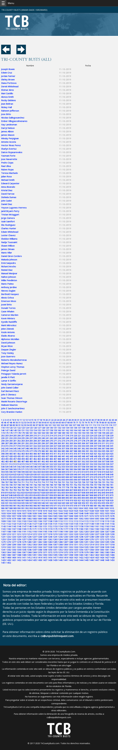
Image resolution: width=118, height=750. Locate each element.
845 (111, 492)
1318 (112, 544)
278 (83, 440)
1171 (34, 529)
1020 (50, 510)
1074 (102, 516)
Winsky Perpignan (10, 138)
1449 (107, 560)
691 (55, 479)
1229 (107, 534)
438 (51, 456)
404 (27, 453)
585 (79, 469)
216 (59, 435)
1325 (34, 547)
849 (15, 495)
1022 (60, 510)
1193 (34, 531)
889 (63, 497)
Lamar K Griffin (8, 380)
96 (34, 425)
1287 (65, 542)
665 (63, 477)
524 (59, 464)
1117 (96, 521)
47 (8, 422)
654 (19, 477)
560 (91, 466)
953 (95, 503)
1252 (112, 536)
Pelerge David (8, 370)
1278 (19, 542)
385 (63, 451)
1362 (112, 549)
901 (111, 497)
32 (81, 420)
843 (103, 492)
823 (23, 492)
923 (87, 500)
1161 (96, 526)
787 (103, 487)
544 (27, 466)
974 (67, 505)
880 (27, 497)
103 (58, 425)
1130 (50, 523)
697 (79, 479)
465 (47, 458)
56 (34, 422)
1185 (107, 529)
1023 (65, 510)
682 (19, 479)
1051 (96, 513)
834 (67, 492)
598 (19, 471)
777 (63, 487)
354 (51, 448)
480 (107, 458)
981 (95, 505)
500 (75, 461)
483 (7, 461)
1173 (45, 529)
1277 (14, 542)
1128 (39, 523)
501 (79, 461)
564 (107, 466)
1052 (102, 513)
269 (47, 440)
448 (91, 456)
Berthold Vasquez (10, 294)
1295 (107, 542)
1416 (50, 557)
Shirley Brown (8, 79)
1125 (24, 523)
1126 (29, 523)
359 (71, 448)
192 (75, 433)
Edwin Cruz (6, 72)
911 (39, 500)
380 (43, 451)
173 (111, 430)
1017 (34, 510)
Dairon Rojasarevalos (11, 152)
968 (43, 505)
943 (55, 503)
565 (111, 466)
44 (116, 420)
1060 (29, 516)
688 (43, 479)
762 (3, 487)
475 (87, 458)
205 (15, 435)
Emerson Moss (8, 301)
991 (23, 508)
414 (67, 453)
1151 (45, 526)
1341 (3, 549)
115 (106, 425)
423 (103, 453)
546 (35, 466)
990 (19, 508)
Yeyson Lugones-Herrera (13, 207)
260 (11, 440)
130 (51, 427)
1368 (29, 552)
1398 (70, 555)
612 (75, 471)
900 (107, 497)
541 (15, 466)
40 (104, 420)
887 (55, 497)
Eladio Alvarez (8, 335)
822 (19, 492)
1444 (81, 560)
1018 (39, 510)
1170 (29, 529)
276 (75, 440)
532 (91, 464)
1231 (3, 536)
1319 (3, 547)
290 (19, 443)
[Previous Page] (6, 53)
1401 (86, 555)
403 (23, 453)
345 (15, 448)
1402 (91, 555)
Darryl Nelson (8, 127)
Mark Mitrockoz (8, 325)
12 (23, 420)
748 (59, 484)
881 (31, 497)
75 (88, 422)
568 (11, 469)
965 (31, 505)
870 (99, 495)
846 (3, 495)
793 (15, 490)
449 (95, 456)
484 (11, 461)
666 (67, 477)
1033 (3, 513)
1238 (39, 536)
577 (47, 469)
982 (99, 505)
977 (79, 505)
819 (7, 492)
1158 (81, 526)
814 (99, 490)
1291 (86, 542)
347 (23, 448)
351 (39, 448)
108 (78, 425)
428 (11, 456)
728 (91, 482)
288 (11, 443)
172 (107, 430)
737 (15, 484)
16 (35, 420)
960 (11, 505)
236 (27, 438)
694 (67, 479)
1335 (86, 547)
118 (3, 427)
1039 (34, 513)
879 (23, 497)
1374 (60, 552)
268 (43, 440)
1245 (76, 536)
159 (55, 430)
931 (7, 503)
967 (39, 505)
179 (23, 433)
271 (55, 440)
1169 (24, 529)
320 (27, 446)
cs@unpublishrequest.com (59, 717)
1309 (65, 544)
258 (3, 440)
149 (15, 430)
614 (83, 471)
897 (95, 497)
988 (11, 508)
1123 (14, 523)
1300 (19, 544)
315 (7, 446)
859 (55, 495)
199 (103, 433)
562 (99, 466)
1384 (112, 552)
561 (95, 466)
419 (87, 453)
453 (111, 456)
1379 (86, 552)
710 (19, 482)
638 (67, 474)
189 (63, 433)
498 (67, 461)
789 (111, 487)
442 (67, 456)
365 (95, 448)
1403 (96, 555)
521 (47, 464)
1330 (60, 547)
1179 (76, 529)
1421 (76, 557)
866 (83, 495)
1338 (102, 547)
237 (31, 438)
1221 (65, 534)
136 (75, 427)
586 (83, 469)
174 (3, 433)
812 (91, 490)
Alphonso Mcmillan (10, 339)
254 (99, 438)
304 (75, 443)
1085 (45, 518)
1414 (39, 557)
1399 (76, 555)
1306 (50, 544)
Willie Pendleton (9, 280)
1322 (19, 547)
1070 (81, 516)
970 (51, 505)
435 (39, 456)
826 (35, 492)
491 (39, 461)
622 (3, 474)
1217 (45, 534)
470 (67, 458)
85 (2, 425)
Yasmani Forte (8, 155)
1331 (65, 547)
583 (71, 469)
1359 (96, 549)
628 (27, 474)
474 (83, 458)
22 (52, 420)
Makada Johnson (9, 259)
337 (95, 446)
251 (87, 438)
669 (79, 477)
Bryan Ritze (7, 346)
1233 (14, 536)
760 (107, 484)
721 (63, 482)
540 (11, 466)
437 (47, 456)
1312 (81, 544)
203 (7, 435)
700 (91, 479)
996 (43, 508)
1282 (39, 542)
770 (35, 487)
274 (67, 440)
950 (83, 503)
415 (71, 453)
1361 (107, 549)
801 (47, 490)
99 (42, 425)
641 (79, 474)
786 (99, 487)
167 (87, 430)
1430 (8, 560)
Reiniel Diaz (7, 269)
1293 (96, 542)
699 (87, 479)
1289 (76, 542)
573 (31, 469)
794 (19, 490)
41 (107, 420)
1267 (76, 539)
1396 (60, 555)
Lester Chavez (8, 235)
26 (64, 420)
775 (55, 487)
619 (103, 471)
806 (67, 490)
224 (91, 435)
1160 (91, 526)
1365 (14, 552)
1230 (112, 534)
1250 (102, 536)
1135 (76, 523)
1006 (91, 508)
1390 (29, 555)
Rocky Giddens (8, 100)
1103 (24, 521)
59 (42, 422)
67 (65, 422)
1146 (19, 526)
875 (7, 497)
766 (19, 487)
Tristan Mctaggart (10, 214)
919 (71, 500)
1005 (85, 508)
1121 (3, 523)
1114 (81, 521)
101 (50, 425)
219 (71, 435)
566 (3, 469)
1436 (39, 560)
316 (11, 446)
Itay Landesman (9, 124)
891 (71, 497)
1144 (8, 526)
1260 (39, 539)
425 (111, 453)
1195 (45, 531)
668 (75, 477)
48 (11, 422)
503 (87, 461)
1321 (14, 547)
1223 (76, 534)
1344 (19, 549)
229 (111, 435)
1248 (91, 536)
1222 (70, 534)
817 (111, 490)
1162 (102, 526)
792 (11, 490)
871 (103, 495)
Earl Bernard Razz (10, 391)
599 (23, 471)
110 (86, 425)
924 (91, 500)
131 (55, 427)
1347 (34, 549)
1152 (50, 526)
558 (83, 466)
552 (59, 466)
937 (31, 503)
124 (27, 427)
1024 (70, 510)
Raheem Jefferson (10, 110)
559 (87, 466)
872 (107, 495)
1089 (65, 518)
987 (7, 508)
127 (39, 427)
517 (31, 464)
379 (39, 451)
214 (51, 435)
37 (95, 420)
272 (59, 440)
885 (47, 497)
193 (79, 433)
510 (3, 464)
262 (19, 440)
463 (39, 458)
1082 (29, 518)
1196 (50, 531)
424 (107, 453)
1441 (65, 560)
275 (71, 440)
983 (103, 505)
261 (15, 440)
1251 (107, 536)
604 (43, 471)
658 (35, 477)
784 (91, 487)
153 (31, 430)
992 (27, 508)
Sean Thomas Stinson (11, 397)
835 (71, 492)
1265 (65, 539)
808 (75, 490)
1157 (76, 526)
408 (43, 453)
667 (71, 477)
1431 (14, 560)
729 (95, 482)
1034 (8, 513)
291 (23, 443)
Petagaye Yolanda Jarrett (13, 373)
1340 (112, 547)
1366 (19, 552)
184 (43, 433)
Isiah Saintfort (8, 221)
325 (47, 446)
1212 (19, 534)
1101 (14, 521)
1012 (8, 510)
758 (99, 484)
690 (51, 479)
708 (11, 482)
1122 (8, 523)
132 (59, 427)
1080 (19, 518)
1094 (91, 518)
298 (51, 443)
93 (25, 425)
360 (75, 448)
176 (11, 433)
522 (51, 464)
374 (19, 451)
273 (63, 440)
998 (51, 508)
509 (111, 461)
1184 (102, 529)
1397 (65, 555)
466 (51, 458)
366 (99, 448)
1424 (91, 557)
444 (75, 456)
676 (107, 477)
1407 (3, 557)
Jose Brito (6, 114)
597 (15, 471)
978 (83, 505)
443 (71, 456)
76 (91, 422)
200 (107, 433)
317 (15, 446)
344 (11, 448)
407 (39, 453)
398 (3, 453)
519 (39, 464)
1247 (86, 536)
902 (3, 500)
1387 (14, 555)
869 (95, 495)
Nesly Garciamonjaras (12, 384)
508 (107, 461)
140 (91, 427)
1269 (86, 539)
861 (63, 495)
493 (47, 461)
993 (31, 508)
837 (79, 492)
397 (111, 451)
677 (111, 477)
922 (83, 500)
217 (63, 435)
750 (67, 484)
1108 (50, 521)
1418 (60, 557)
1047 (76, 513)
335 (87, 446)
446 (83, 456)
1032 (112, 510)
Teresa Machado (9, 172)
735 (7, 484)
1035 (14, 513)
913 (47, 500)
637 (63, 474)
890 (67, 497)
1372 (50, 552)
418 (83, 453)
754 (83, 484)
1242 (60, 536)
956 (107, 503)
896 (91, 497)
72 (80, 422)
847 (7, 495)
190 (67, 433)
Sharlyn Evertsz (9, 148)
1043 (55, 513)
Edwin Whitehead (9, 231)
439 (55, 456)
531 (87, 464)
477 (95, 458)
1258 (29, 539)
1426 (102, 557)
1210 (8, 534)
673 (95, 477)
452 (107, 456)
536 (107, 464)
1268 (81, 539)
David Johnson (8, 342)
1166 (8, 529)
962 (19, 505)
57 (37, 422)
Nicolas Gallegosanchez (12, 117)
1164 (112, 526)
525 (63, 464)
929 (111, 500)
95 (31, 425)
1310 (70, 544)
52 (22, 422)
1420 (70, 557)
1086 (50, 518)
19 (44, 420)
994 (35, 508)
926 (99, 500)
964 (27, 505)
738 (19, 484)
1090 (70, 518)
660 (43, 477)
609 (63, 471)
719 (55, 482)
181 (31, 433)
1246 (81, 536)
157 (47, 430)
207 (23, 435)
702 (99, 479)
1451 (3, 562)
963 (23, 505)
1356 (81, 549)
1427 (107, 557)
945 (63, 503)
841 (95, 492)
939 (39, 503)
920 (75, 500)
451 (103, 456)
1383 (107, 552)
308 (91, 443)
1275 (3, 542)
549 (47, 466)
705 (111, 479)
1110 (60, 521)
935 (23, 503)
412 (59, 453)
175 (7, 433)
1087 (55, 518)
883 (39, 497)
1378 (81, 552)
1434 (29, 560)
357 (63, 448)
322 (35, 446)
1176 (60, 529)
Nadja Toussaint (9, 242)
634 (51, 474)
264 (27, 440)
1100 (8, 521)
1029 (96, 510)
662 (51, 477)
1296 (112, 542)
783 (87, 487)
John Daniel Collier (10, 387)
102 (54, 425)
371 (7, 451)
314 (3, 446)
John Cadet (6, 200)
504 (91, 461)
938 (35, 503)
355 (55, 448)
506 (99, 461)
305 (79, 443)
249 (79, 438)
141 (95, 427)
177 (15, 433)
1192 (29, 531)
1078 (8, 518)
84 (114, 422)
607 (55, 471)
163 (71, 430)
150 (19, 430)
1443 (76, 560)
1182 (91, 529)
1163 (107, 526)
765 (15, 487)
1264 (60, 539)
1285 (55, 542)
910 (35, 500)
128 (43, 427)
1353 (65, 549)
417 (79, 453)
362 (83, 448)
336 (91, 446)
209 (31, 435)
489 (31, 461)
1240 (50, 536)
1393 (45, 555)
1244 (70, 536)
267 (39, 440)
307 (87, 443)
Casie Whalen (7, 311)
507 (103, 461)
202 (3, 435)
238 (35, 438)
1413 (34, 557)
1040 (39, 513)
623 (7, 474)
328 (59, 446)
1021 (55, 510)
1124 (19, 523)
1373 (55, 552)
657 (31, 477)
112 (94, 425)
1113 (76, 521)
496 (59, 461)
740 (27, 484)
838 (83, 492)
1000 (60, 508)
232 (11, 438)
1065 (55, 516)
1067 (65, 516)
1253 (3, 539)
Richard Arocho (8, 266)
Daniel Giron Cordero (11, 256)
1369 (34, 552)
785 (95, 487)
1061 (34, 516)
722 (67, 482)
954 (99, 503)
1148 (29, 526)
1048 (81, 513)
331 (71, 446)
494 (51, 461)
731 (103, 482)
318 (19, 446)
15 (32, 420)
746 (51, 484)
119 (7, 427)
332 (75, 446)
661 (47, 477)
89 (14, 425)
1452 (8, 562)
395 (103, 451)
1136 (81, 523)
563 (103, 466)
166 (83, 430)
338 (99, 446)
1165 (3, 529)
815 (103, 490)
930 (3, 503)
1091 (76, 518)
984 (107, 505)
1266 (70, 539)
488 (27, 461)
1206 (102, 531)
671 (87, 477)
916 (59, 500)
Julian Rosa (6, 176)
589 (95, 469)
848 (11, 495)
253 (95, 438)
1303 (34, 544)
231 (7, 438)
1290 (81, 542)
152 (27, 430)
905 (15, 500)
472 (75, 458)
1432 (19, 560)
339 (103, 446)
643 (87, 474)
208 (27, 435)
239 (39, 438)
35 (90, 420)
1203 (86, 531)
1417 (55, 557)
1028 (91, 510)
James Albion (7, 131)
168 (91, 430)
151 (23, 430)
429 (15, 456)
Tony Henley (7, 352)
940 (43, 503)
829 (47, 492)
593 (111, 469)
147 (7, 430)
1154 (60, 526)
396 (107, 451)
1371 (45, 552)
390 (83, 451)
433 (31, 456)
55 (31, 422)
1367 (24, 552)
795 (23, 490)
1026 (81, 510)
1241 (55, 536)
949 (79, 503)
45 (2, 422)
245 (63, 438)
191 (71, 433)
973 (63, 505)
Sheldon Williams (9, 238)
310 (99, 443)
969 (47, 505)
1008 (101, 508)
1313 (86, 544)
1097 (107, 518)
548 (43, 466)
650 (3, 477)
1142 (112, 523)
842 (99, 492)
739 (23, 484)
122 (19, 427)
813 (95, 490)
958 (3, 505)
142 (99, 427)
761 (111, 484)
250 (83, 438)
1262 (50, 539)
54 (28, 422)
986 (3, 508)
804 (59, 490)
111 (90, 425)
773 (47, 487)
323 (39, 446)
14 (29, 420)
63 (54, 422)
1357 (86, 549)
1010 (111, 508)
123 (23, 427)
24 (58, 420)
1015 (24, 510)
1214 (29, 534)
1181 (86, 529)
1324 (29, 547)
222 (83, 435)
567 (7, 469)
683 (23, 479)
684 (27, 479)
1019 (45, 510)
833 (63, 492)
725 (79, 482)
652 (11, 477)
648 (107, 474)
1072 (91, 516)
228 (107, 435)
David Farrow (7, 193)
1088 (60, 518)
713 (31, 482)
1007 (96, 508)
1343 (14, 549)
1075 (107, 516)
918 (67, 500)
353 (47, 448)
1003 (75, 508)
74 (86, 422)
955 (103, 503)
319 (23, 446)
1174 (50, 529)
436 (43, 456)
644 (91, 474)
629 (31, 474)
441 (63, 456)
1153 (55, 526)
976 (75, 505)
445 (79, 456)
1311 (76, 544)
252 (91, 438)
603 (39, 471)
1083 (34, 518)
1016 (29, 510)
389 (79, 451)
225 (95, 435)
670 (83, 477)
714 (35, 482)
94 (28, 425)
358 (67, 448)
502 (83, 461)
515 (23, 464)
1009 (106, 508)
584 (75, 469)
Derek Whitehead (9, 86)
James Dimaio (8, 249)
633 (47, 474)
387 (71, 451)
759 (103, 484)
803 (55, 490)
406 (35, 453)
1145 (14, 526)
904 (11, 500)
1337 (96, 547)
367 (103, 448)
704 (107, 479)
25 (61, 420)
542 (19, 466)
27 (67, 420)
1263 (55, 539)
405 (31, 453)
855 (39, 495)
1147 (24, 526)
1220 (60, 534)
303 (71, 443)
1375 (65, 552)
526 (67, 464)
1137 (86, 523)
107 (74, 425)
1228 (102, 534)
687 (39, 479)
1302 (29, 544)
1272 (102, 539)
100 (46, 425)
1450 (112, 560)
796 (27, 490)
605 (47, 471)
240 (43, 438)
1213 (24, 534)
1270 (91, 539)
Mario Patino (7, 283)
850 (19, 495)
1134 (70, 523)
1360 (102, 549)
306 (83, 443)
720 (59, 482)
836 (75, 492)
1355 (76, 549)
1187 (3, 531)
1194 (39, 531)
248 (75, 438)
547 (39, 466)
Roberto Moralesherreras (14, 359)
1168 (19, 529)
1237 (34, 536)
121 (15, 427)
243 (55, 438)
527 (71, 464)
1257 (24, 539)
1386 (8, 555)
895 (87, 497)
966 (35, 505)
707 (7, 482)
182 (35, 433)
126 (35, 427)
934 (19, 503)
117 (114, 425)
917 (63, 500)
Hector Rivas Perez (11, 145)
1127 (34, 523)
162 (67, 430)
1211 (14, 534)
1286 (60, 542)
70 (74, 422)
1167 (14, 529)
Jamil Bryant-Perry (10, 211)
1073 (96, 516)
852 (27, 495)
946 (67, 503)
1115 (86, 521)
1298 (8, 544)
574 (35, 469)
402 (19, 453)
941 (47, 503)
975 (71, 505)
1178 (70, 529)
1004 (80, 508)
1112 (70, 521)
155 (39, 430)
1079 (14, 518)
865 (79, 495)
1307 (55, 544)
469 (63, 458)
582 (67, 469)
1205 (96, 531)
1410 (19, 557)
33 (84, 420)
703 (103, 479)
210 (35, 435)
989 (15, 508)
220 (75, 435)
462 (35, 458)
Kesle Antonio (8, 332)
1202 (81, 531)
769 (31, 487)
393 (95, 451)
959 (7, 505)
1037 (24, 513)
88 (11, 425)
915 (55, 500)
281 (95, 440)
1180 (81, 529)
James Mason (7, 134)
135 (71, 427)
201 (111, 433)
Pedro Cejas (7, 162)
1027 (86, 510)
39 (101, 420)
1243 (65, 536)
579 (55, 469)
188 (59, 433)
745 (47, 484)
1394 (50, 555)
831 (55, 492)
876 (11, 497)
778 (67, 487)
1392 (39, 555)
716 (43, 482)
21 (49, 420)
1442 (70, 560)
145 (111, 427)
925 (95, 500)
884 (43, 497)
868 (91, 495)
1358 (91, 549)
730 (99, 482)
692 (59, 479)
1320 (8, 547)
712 (27, 482)
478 (99, 458)
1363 (3, 552)
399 (7, 453)
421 (95, 453)
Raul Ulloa (6, 166)
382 (51, 451)
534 (99, 464)
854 (35, 495)
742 (35, 484)
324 (43, 446)
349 (31, 448)
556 (75, 466)
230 (3, 438)
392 (91, 451)
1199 (65, 531)
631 (39, 474)
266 (35, 440)
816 (107, 490)
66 (63, 422)
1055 (3, 516)
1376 (70, 552)
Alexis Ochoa (7, 297)
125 (31, 427)
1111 (65, 521)
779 (71, 487)
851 (23, 495)
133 (63, 427)
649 (111, 474)
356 (59, 448)
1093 (86, 518)
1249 (96, 536)
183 (39, 433)
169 (95, 430)
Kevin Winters (8, 318)
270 (51, 440)
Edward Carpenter (10, 183)
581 (63, 469)
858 (51, 495)
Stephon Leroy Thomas (12, 366)
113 (98, 425)
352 (43, 448)
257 (111, 438)
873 (111, 495)
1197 (55, 531)
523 (55, 464)
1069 (76, 516)
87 (8, 425)
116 (110, 425)
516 (27, 464)
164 (75, 430)
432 (27, 456)
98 (40, 425)
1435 (34, 560)
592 (107, 469)
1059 (24, 516)
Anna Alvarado (8, 186)
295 (39, 443)
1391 (34, 555)
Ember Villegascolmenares (14, 121)
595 (7, 471)
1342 (8, 549)
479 (103, 458)
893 (79, 497)
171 (103, 430)
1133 (65, 523)
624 (11, 474)
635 (55, 474)
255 (103, 438)
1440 (60, 560)
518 (35, 464)
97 (37, 425)
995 (39, 508)
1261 (45, 539)
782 (83, 487)
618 (99, 471)
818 (3, 492)
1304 (39, 544)
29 (72, 420)
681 (15, 479)
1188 (8, 531)
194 (83, 433)
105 (66, 425)
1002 (70, 508)
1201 (76, 531)
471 (71, 458)
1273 (107, 539)
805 (63, 490)
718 (51, 482)
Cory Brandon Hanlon (11, 411)
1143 (3, 526)
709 (15, 482)
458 (19, 458)
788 (107, 487)
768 (27, 487)
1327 (45, 547)
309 (95, 443)
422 (99, 453)
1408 (8, 557)
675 (103, 477)
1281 (34, 542)
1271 (96, 539)
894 (83, 497)
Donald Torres (8, 307)
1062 (39, 516)
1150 (39, 526)
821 (15, 492)
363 (87, 448)
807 (71, 490)
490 (35, 461)
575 (39, 469)
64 (57, 422)
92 (22, 425)
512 (11, 464)
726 (83, 482)
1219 (55, 534)
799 (39, 490)
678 (3, 479)
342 (3, 448)
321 (31, 446)
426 (3, 456)
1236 (29, 536)
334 (83, 446)
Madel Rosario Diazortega (14, 401)
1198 (60, 531)
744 (43, 484)
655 (23, 477)
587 (87, 469)
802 (51, 490)
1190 (19, 531)
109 (82, 425)
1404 (102, 555)
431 (23, 456)
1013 (14, 510)
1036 (19, 513)
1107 (45, 521)
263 (23, 440)
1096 (102, 518)
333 (79, 446)
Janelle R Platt (8, 377)
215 (55, 435)
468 (59, 458)
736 (11, 484)
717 (47, 482)
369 (111, 448)
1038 (29, 513)
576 (43, 469)
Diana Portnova (8, 82)
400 (11, 453)
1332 (70, 547)
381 (47, 451)
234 (19, 438)
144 (107, 427)
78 (97, 422)
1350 (50, 549)
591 (103, 469)
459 (23, 458)
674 (99, 477)
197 (95, 433)
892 (75, 497)
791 (7, 490)
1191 (24, 531)
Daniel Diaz (6, 204)
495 (55, 461)
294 (35, 443)
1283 (45, 542)
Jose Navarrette (9, 159)
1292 (91, 542)
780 (75, 487)
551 (55, 466)
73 (83, 422)
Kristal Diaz (6, 190)
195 (87, 433)
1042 (50, 513)
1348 (39, 549)
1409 (14, 557)
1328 (50, 547)
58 (40, 422)
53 (25, 422)
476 (91, 458)
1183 (96, 529)
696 (75, 479)
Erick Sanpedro (8, 262)
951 (87, 503)
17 (38, 420)
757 (95, 484)
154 (35, 430)
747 (55, 484)
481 (111, 458)
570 (19, 469)
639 (71, 474)
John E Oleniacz (8, 394)
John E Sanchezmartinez (13, 408)
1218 (50, 534)
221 (79, 435)
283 (103, 440)
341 (111, 446)
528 (75, 464)
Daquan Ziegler (8, 349)
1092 (81, 518)
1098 (112, 518)
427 (7, 456)
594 (3, 471)
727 (87, 482)
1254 (8, 539)
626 (19, 474)
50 (17, 422)
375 (23, 451)
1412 (29, 557)
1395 (55, 555)
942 (51, 503)
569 (15, 469)
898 (99, 497)
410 (51, 453)
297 (47, 443)
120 (11, 427)
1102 (19, 521)
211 (39, 435)
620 (107, 471)
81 (106, 422)
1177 (65, 529)
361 (79, 448)
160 (59, 430)
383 (55, 451)
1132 (60, 523)
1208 (112, 531)
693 (63, 479)
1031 (107, 510)
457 (15, 458)
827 (39, 492)
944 (59, 503)
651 (7, 477)
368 (107, 448)
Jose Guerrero (8, 356)
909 (31, 500)
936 (27, 503)
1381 (96, 552)
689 (47, 479)
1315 (96, 544)
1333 (76, 547)
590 (99, 469)
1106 (39, 521)
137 (79, 427)
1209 (3, 534)
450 (99, 456)
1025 (76, 510)
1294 (102, 542)
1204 (91, 531)
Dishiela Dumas (8, 197)
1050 (91, 513)
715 (39, 482)
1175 (55, 529)
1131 (55, 523)
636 (59, 474)
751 (71, 484)
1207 (107, 531)
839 (87, 492)
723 (71, 482)
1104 (29, 521)
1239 (45, 536)
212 (43, 435)
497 (63, 461)
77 (94, 422)
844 (107, 492)
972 (59, 505)
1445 (86, 560)
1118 (102, 521)
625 (15, 474)
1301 (24, 544)
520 (43, 464)
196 (91, 433)
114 (102, 425)
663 (55, 477)
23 (55, 420)
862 (67, 495)
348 (27, 448)
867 (87, 495)
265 (31, 440)
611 (71, 471)
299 (55, 443)
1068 (70, 516)
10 (18, 420)
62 (51, 422)
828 (43, 492)
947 (71, 503)
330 (67, 446)
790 (3, 490)
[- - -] (3, 3)
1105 (34, 521)
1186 (112, 529)
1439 (55, 560)
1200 (70, 531)
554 (67, 466)
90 (17, 425)
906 (19, 500)
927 (103, 500)
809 (79, 490)
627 (23, 474)
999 (55, 508)
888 (59, 497)
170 (99, 430)
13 (26, 420)
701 (95, 479)
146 (3, 430)
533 (95, 464)
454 (3, 458)
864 (75, 495)
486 (19, 461)
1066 (60, 516)
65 (60, 422)
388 (75, 451)
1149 (34, 526)
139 (87, 427)
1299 (14, 544)
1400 (81, 555)
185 (47, 433)
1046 (70, 513)
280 (91, 440)
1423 (86, 557)
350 (35, 448)
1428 (112, 557)
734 (3, 484)
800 (43, 490)
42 (110, 420)
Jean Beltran (7, 103)
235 (23, 438)
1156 (70, 526)
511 (7, 464)
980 (91, 505)
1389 (24, 555)
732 (107, 482)
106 (70, 425)
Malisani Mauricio (9, 404)
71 (77, 422)
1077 (3, 518)
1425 (96, 557)
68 (68, 422)
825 (31, 492)
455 (7, 458)
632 (43, 474)
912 (43, 500)
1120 (112, 521)
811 (87, 490)
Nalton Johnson (8, 276)
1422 (81, 557)
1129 (45, 523)
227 (103, 435)
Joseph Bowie (8, 69)
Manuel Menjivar (9, 273)
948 (75, 503)
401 (15, 453)
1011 (3, 510)
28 (69, 420)
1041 (45, 513)
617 (95, 471)
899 (103, 497)
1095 (96, 518)
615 (87, 471)
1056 (8, 516)
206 (19, 435)
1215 (34, 534)
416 (75, 453)
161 (63, 430)
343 (7, 448)
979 (87, 505)
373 (15, 451)
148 (11, 430)
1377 (76, 552)
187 (55, 433)
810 (83, 490)
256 (107, 438)
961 (15, 505)
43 (113, 420)
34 (87, 420)
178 (19, 433)
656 (27, 477)
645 (95, 474)
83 (112, 422)
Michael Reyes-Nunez (12, 363)
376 (27, 451)
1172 (39, 529)
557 (79, 466)
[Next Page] (21, 53)
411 (55, 453)
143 (103, 427)
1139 (96, 523)
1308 (60, 544)
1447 (96, 560)
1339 (107, 547)
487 (23, 461)
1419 (65, 557)
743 (39, 484)
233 (15, 438)
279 (87, 440)
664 (59, 477)
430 (19, 456)
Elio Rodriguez (8, 224)
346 (19, 448)
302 (67, 443)
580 (59, 469)
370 (3, 451)
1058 (19, 516)
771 (39, 487)
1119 (107, 521)
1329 (55, 547)
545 (31, 466)
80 (103, 422)
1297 (3, 544)
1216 (39, 534)
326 (51, 446)
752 (75, 484)
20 (46, 420)
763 (7, 487)
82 (109, 422)
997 (47, 508)
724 (75, 482)
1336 (91, 547)
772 (43, 487)
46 (5, 422)
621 (111, 471)
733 (111, 482)
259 (7, 440)
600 (27, 471)
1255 (14, 539)
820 (11, 492)
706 (3, 482)
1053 (107, 513)
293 (31, 443)
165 (79, 430)
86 (5, 425)
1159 (86, 526)
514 (19, 464)
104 (62, 425)
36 (93, 420)
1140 (102, 523)
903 (7, 500)
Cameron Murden (9, 314)
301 (63, 443)
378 (35, 451)
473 (79, 458)
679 (7, 479)
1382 (102, 552)
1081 (24, 518)
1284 (50, 542)
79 (100, 422)
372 (11, 451)
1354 (70, 549)
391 (87, 451)
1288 (70, 542)
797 (31, 490)
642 (83, 474)
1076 (112, 516)
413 (63, 453)
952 (91, 503)
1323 (24, 547)
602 (35, 471)
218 (67, 435)
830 (51, 492)
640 (75, 474)
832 (59, 492)
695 (71, 479)
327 (55, 446)
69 (71, 422)
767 (23, 487)
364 (91, 448)
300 (59, 443)
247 (71, 438)
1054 (112, 513)
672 (91, 477)
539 (7, 466)
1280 (29, 542)
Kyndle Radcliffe (9, 321)
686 (35, 479)
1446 (91, 560)
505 (95, 461)
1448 (102, 560)
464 (43, 458)
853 (31, 495)
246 (67, 438)
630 (35, 474)
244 (59, 438)
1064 (50, 516)
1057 (14, 516)
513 (15, 464)
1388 (19, 555)
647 (103, 474)
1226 (91, 534)
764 (11, 487)
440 (59, 456)
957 (111, 503)
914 (51, 500)
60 (45, 422)
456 (11, 458)
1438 (50, 560)
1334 (81, 547)
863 (71, 495)
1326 (39, 547)
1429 (3, 560)
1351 (55, 549)
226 (99, 435)
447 (87, 456)
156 (43, 430)
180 (27, 433)
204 (11, 435)
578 (51, 469)
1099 (3, 521)
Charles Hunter (8, 228)
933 (15, 503)
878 (19, 497)
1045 (65, 513)
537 (111, 464)
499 (71, 461)
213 (47, 435)
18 (41, 420)
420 (91, 453)
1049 (86, 513)
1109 (55, 521)
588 (91, 469)
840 (91, 492)
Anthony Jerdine (9, 287)
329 (63, 446)
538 (3, 466)
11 (21, 420)
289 (15, 443)
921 (79, 500)
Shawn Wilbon (8, 245)
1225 (86, 534)
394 (99, 451)
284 (107, 440)
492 (43, 461)
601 (31, 471)
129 (47, 427)
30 (75, 420)
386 (67, 451)
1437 (45, 560)
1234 (19, 536)
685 (31, 479)
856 (43, 495)
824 (27, 492)
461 (31, 458)
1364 (8, 552)
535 (103, 464)
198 (99, 433)
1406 (112, 555)
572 (27, 469)
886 (51, 497)
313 (111, 443)
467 (55, 458)
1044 (60, 513)
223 (87, 435)
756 (91, 484)
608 (59, 471)
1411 (24, 557)
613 (79, 471)
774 (51, 487)
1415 (45, 557)
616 (91, 471)
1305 (45, 544)
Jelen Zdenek (7, 328)
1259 (34, 539)
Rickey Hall (6, 107)
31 (78, 420)
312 (107, 443)
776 (59, 487)
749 (63, 484)
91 (19, 425)
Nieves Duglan (8, 290)
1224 (81, 534)
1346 (29, 549)
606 (51, 471)
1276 (8, 542)
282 (99, 440)
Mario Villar (6, 252)
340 (107, 446)
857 (47, 495)
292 (27, 443)
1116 (91, 521)
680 (11, 479)
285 (111, 440)
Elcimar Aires (7, 89)
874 (3, 497)
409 (47, 453)
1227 (96, 534)
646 (99, 474)
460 (27, 458)
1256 (19, 539)
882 (35, 497)
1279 (24, 542)
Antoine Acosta (8, 141)
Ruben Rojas (7, 169)
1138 (91, 523)
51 (19, 422)
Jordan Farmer (8, 76)
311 (103, 443)
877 (15, 497)
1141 (107, 523)
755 (87, 484)
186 (51, 433)
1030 (102, 510)
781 (79, 487)
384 (59, 451)
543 (23, 466)
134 (67, 427)
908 (27, 500)
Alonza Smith (7, 96)
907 (23, 500)
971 (55, 505)
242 (51, 438)
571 (23, 469)
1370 (39, 552)
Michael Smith (8, 179)
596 (11, 471)
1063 (45, 516)
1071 (86, 516)
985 (111, 505)
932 (11, 503)
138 (83, 427)
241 (47, 438)
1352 (60, 549)
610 (67, 471)
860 (59, 495)
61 (48, 422)
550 (51, 466)
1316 (102, 544)
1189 (14, 531)
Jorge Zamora (8, 217)
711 (23, 482)
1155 (65, 526)
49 (14, 422)
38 (98, 420)
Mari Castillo (7, 93)
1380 (91, 552)
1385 (3, 555)
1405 (107, 555)
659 (39, 477)
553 (63, 466)
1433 (24, 560)
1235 (24, 536)
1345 (24, 549)
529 (79, 464)
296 (43, 443)
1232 (8, 536)
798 (35, 490)
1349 (45, 549)
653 (15, 477)
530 (83, 464)
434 (35, 456)
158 (51, 430)
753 (79, 484)
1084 (39, 518)
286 (3, 443)
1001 (65, 508)
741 (31, 484)
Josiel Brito (6, 304)
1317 (107, 544)
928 (107, 500)
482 (3, 461)
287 (7, 443)
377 (31, 451)
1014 (19, 510)
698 (83, 479)
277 (79, 440)
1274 (112, 539)
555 (71, 466)
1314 (91, 544)
